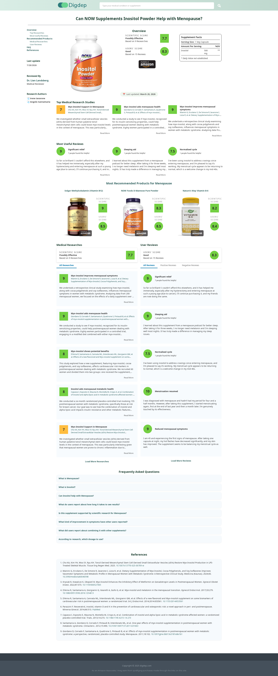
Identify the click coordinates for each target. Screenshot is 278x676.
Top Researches (37, 33)
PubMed (96, 609)
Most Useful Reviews (39, 35)
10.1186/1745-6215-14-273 (118, 617)
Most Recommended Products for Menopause (139, 183)
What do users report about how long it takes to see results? (89, 504)
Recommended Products (39, 38)
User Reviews (36, 44)
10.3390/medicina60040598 (75, 576)
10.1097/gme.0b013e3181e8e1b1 (166, 634)
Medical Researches (39, 41)
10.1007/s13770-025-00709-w (130, 565)
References (33, 50)
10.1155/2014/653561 (173, 601)
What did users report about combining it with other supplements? (92, 530)
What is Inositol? (67, 487)
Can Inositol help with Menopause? (76, 495)
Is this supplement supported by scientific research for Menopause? (93, 513)
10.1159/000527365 (92, 584)
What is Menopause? (69, 478)
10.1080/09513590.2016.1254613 (78, 593)
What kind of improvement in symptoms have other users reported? (93, 521)
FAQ (29, 47)
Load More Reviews (181, 460)
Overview (31, 30)
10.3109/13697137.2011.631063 (123, 625)
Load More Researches (97, 461)
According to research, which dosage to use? (81, 539)
